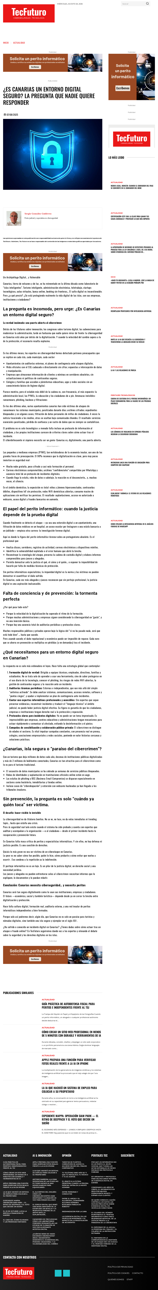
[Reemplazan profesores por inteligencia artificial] (115, 297)
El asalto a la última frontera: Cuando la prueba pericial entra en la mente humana (75, 1184)
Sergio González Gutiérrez (38, 213)
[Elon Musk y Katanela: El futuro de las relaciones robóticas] (115, 479)
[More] (78, 198)
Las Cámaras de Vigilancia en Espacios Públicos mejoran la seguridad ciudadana (130, 432)
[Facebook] (41, 198)
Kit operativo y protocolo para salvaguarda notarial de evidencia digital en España (104, 1180)
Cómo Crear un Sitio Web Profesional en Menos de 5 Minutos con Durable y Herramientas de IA (71, 1033)
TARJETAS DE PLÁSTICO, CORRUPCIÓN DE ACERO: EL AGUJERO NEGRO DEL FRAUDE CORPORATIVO (74, 1165)
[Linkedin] (66, 1273)
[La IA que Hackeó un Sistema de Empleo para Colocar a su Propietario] (21, 1093)
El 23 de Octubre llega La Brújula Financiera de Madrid (15, 1213)
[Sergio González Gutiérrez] (13, 218)
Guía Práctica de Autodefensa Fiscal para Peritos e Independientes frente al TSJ (68, 1005)
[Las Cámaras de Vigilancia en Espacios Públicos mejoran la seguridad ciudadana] (115, 418)
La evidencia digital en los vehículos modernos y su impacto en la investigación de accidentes (75, 1219)
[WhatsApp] (68, 198)
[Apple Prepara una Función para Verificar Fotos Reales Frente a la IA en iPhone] (21, 1065)
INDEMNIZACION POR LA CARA (74, 1212)
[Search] (147, 3)
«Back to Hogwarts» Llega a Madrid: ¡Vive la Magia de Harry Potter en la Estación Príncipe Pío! (132, 281)
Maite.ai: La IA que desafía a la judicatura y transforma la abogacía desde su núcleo (128, 340)
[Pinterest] (59, 198)
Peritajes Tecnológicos (123, 395)
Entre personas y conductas (70, 1193)
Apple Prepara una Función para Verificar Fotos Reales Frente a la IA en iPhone (69, 1061)
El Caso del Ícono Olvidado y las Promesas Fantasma (15, 1221)
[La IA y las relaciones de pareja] (115, 356)
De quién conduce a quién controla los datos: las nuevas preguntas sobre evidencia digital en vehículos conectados (103, 1204)
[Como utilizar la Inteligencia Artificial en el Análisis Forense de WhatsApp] (115, 510)
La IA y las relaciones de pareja (123, 370)
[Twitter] (50, 198)
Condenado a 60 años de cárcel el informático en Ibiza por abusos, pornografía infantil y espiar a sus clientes (103, 1191)
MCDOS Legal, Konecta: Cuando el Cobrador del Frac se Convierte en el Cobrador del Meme (132, 186)
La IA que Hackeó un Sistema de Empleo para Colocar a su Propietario (69, 1089)
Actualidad (19, 42)
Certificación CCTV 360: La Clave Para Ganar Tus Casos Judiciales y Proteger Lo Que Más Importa (130, 217)
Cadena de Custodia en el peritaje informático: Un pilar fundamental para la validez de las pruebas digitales (131, 401)
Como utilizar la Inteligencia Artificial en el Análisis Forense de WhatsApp (132, 525)
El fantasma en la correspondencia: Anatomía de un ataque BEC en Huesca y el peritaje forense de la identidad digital (104, 1242)
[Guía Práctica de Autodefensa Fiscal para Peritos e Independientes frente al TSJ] (21, 1009)
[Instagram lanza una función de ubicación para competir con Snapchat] (115, 448)
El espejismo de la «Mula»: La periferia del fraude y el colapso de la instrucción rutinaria (104, 1230)
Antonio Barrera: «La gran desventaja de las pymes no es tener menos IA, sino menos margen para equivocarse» (45, 1183)
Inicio (6, 42)
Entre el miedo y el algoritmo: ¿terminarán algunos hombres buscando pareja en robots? (73, 1203)
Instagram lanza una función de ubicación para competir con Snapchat (130, 463)
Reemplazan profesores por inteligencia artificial (131, 311)
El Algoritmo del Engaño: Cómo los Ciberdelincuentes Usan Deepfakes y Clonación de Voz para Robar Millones (44, 1196)
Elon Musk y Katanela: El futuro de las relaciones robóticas (131, 494)
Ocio (113, 277)
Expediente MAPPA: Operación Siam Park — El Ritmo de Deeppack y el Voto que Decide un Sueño (70, 1119)
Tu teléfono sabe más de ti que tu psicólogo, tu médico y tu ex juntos (75, 1175)
